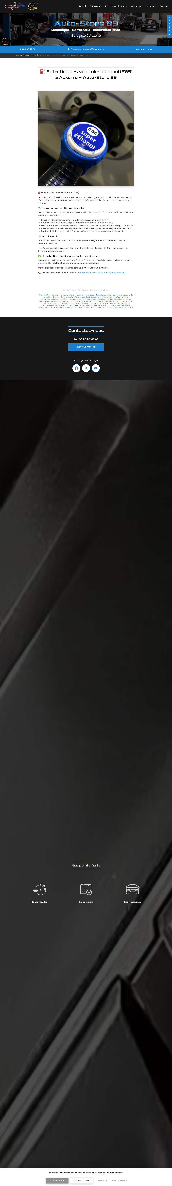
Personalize (103, 1180)
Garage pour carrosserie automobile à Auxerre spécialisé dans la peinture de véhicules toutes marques (84, 306)
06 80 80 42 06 (27, 49)
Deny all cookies (82, 1180)
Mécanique (136, 6)
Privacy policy (120, 1180)
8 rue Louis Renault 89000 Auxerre (87, 49)
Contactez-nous (143, 49)
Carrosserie (96, 6)
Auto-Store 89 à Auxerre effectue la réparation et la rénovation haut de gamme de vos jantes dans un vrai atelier (86, 304)
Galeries (149, 6)
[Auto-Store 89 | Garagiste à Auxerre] (21, 6)
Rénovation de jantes (116, 6)
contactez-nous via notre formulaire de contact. (102, 272)
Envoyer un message (86, 346)
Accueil (82, 6)
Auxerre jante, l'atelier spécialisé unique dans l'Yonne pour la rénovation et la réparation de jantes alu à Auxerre (87, 308)
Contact (164, 6)
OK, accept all (58, 1180)
